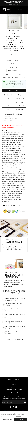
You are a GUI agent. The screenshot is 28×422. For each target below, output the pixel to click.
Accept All (21, 419)
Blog (14, 382)
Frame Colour (13, 60)
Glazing (13, 67)
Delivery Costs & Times (14, 379)
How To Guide (14, 392)
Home (13, 33)
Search (14, 384)
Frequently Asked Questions (14, 389)
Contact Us (14, 387)
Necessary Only (7, 419)
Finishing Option (14, 74)
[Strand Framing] (6, 9)
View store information (11, 121)
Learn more (18, 416)
